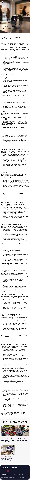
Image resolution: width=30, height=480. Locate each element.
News (8, 474)
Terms (25, 477)
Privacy (23, 477)
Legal (27, 477)
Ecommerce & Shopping (6, 22)
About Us (20, 477)
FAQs (11, 474)
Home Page (4, 474)
